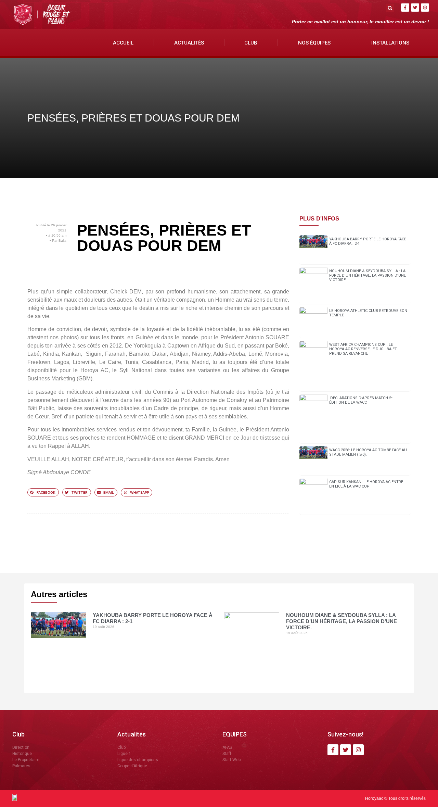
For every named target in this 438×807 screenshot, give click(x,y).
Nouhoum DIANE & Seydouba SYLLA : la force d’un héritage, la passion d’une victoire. (367, 275)
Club (250, 43)
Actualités (189, 43)
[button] (390, 8)
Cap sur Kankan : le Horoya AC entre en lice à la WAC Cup (366, 484)
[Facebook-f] (405, 7)
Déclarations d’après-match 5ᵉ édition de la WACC (360, 400)
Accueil (123, 43)
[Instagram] (425, 7)
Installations (390, 43)
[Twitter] (415, 7)
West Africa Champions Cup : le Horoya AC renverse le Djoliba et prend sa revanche (363, 349)
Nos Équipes (314, 43)
